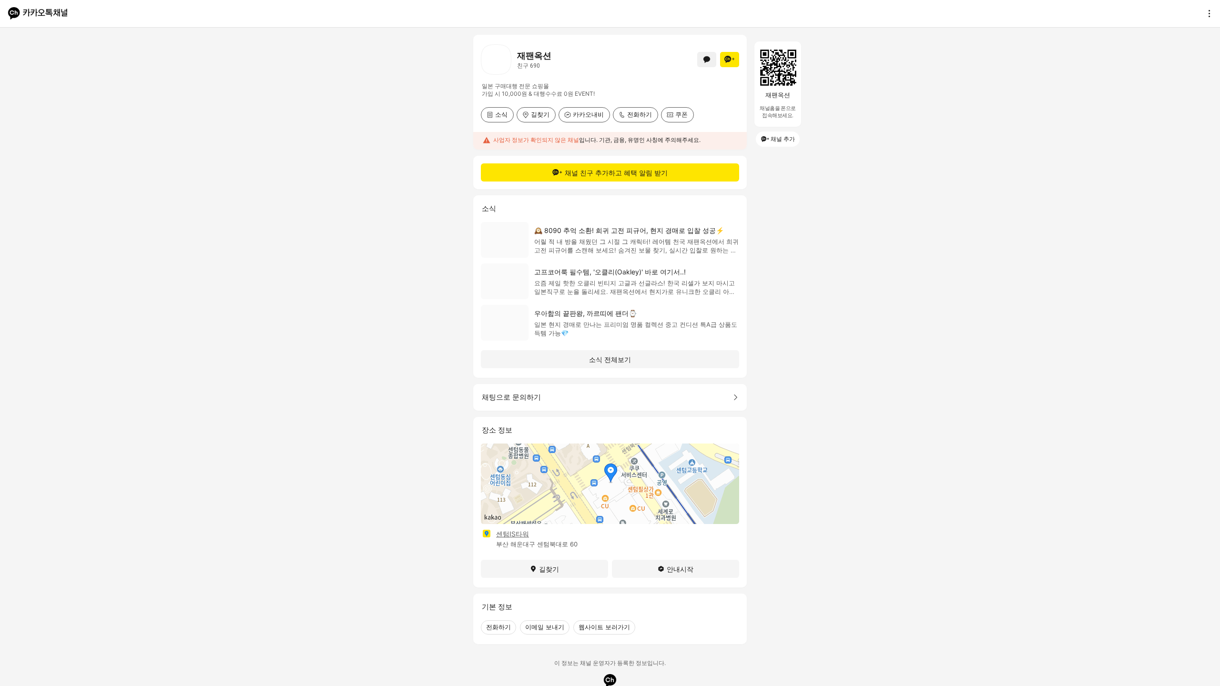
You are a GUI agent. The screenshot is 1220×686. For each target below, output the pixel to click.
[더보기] (1206, 13)
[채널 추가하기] (729, 59)
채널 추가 (783, 138)
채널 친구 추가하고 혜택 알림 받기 (616, 173)
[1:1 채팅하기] (706, 59)
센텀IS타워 (512, 534)
